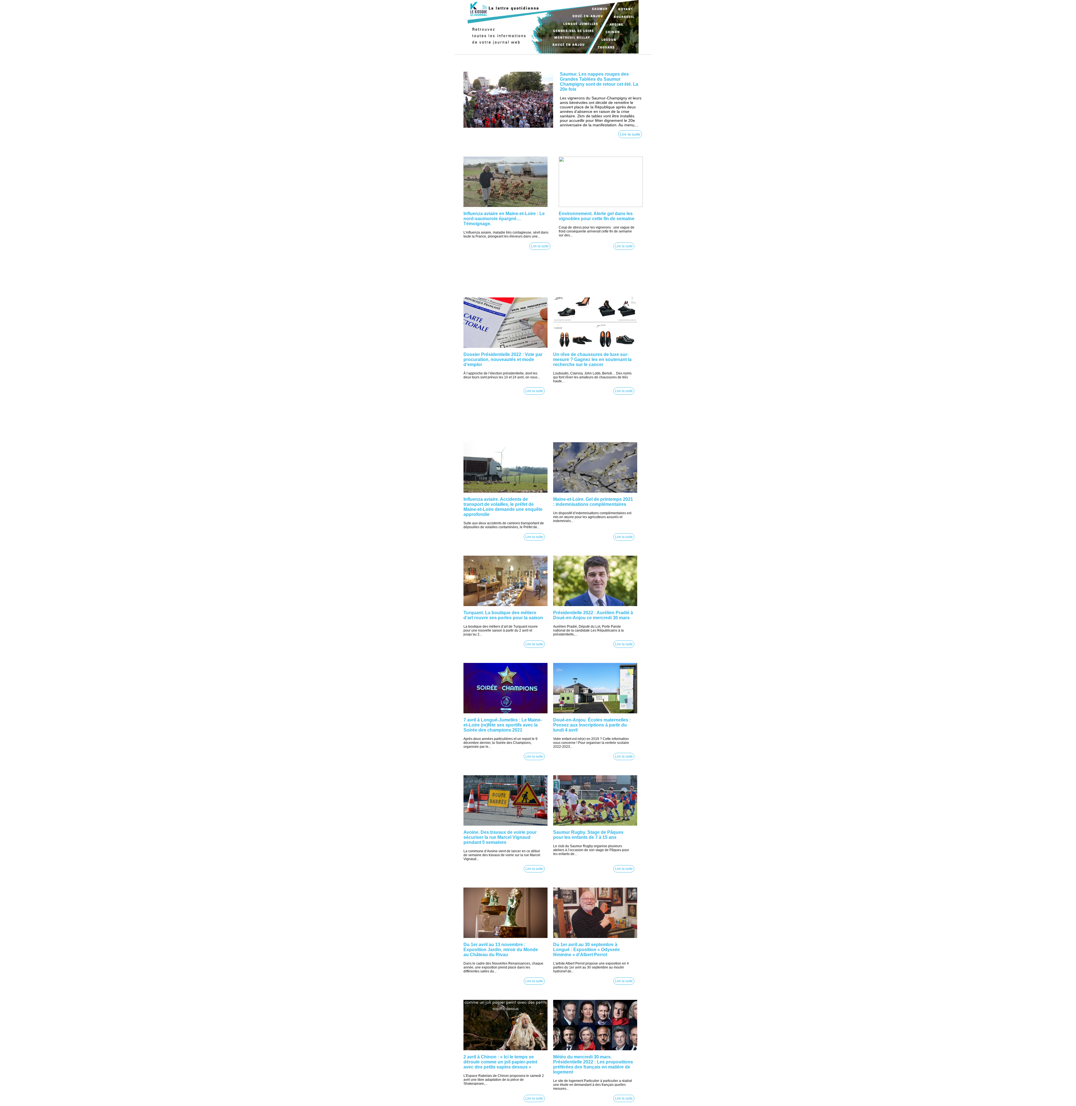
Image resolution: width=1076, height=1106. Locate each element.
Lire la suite (630, 134)
